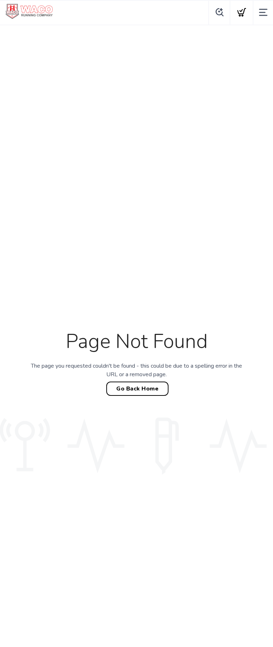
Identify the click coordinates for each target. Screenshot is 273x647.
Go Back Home (137, 389)
